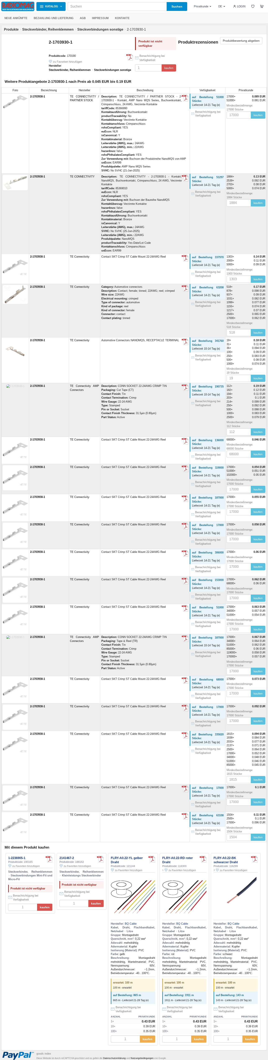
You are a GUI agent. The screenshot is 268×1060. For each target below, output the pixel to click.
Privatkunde (201, 6)
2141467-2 (66, 858)
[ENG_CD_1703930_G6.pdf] (185, 341)
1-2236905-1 (16, 858)
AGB (83, 18)
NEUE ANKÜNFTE (15, 18)
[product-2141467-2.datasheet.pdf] (100, 859)
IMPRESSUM (100, 18)
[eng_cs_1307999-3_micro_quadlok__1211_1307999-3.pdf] (185, 258)
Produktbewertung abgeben (241, 40)
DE (220, 6)
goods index (43, 1053)
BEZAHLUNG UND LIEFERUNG (53, 18)
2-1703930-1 (37, 96)
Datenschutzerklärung (114, 1058)
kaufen (168, 68)
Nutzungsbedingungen (142, 1058)
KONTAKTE (122, 18)
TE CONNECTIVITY (82, 176)
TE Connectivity (79, 256)
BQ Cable (131, 923)
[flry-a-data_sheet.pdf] (151, 859)
